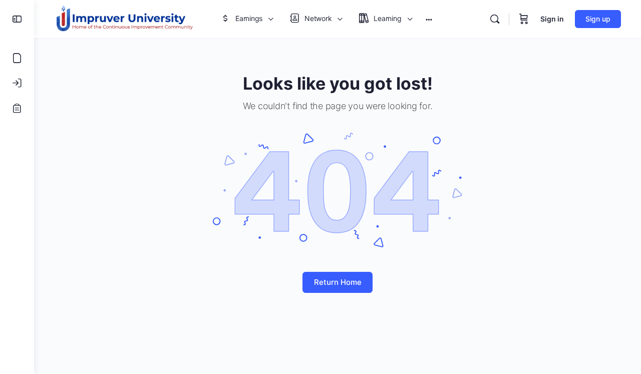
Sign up (597, 19)
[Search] (495, 19)
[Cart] (523, 19)
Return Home (338, 282)
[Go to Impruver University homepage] (124, 18)
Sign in (552, 19)
